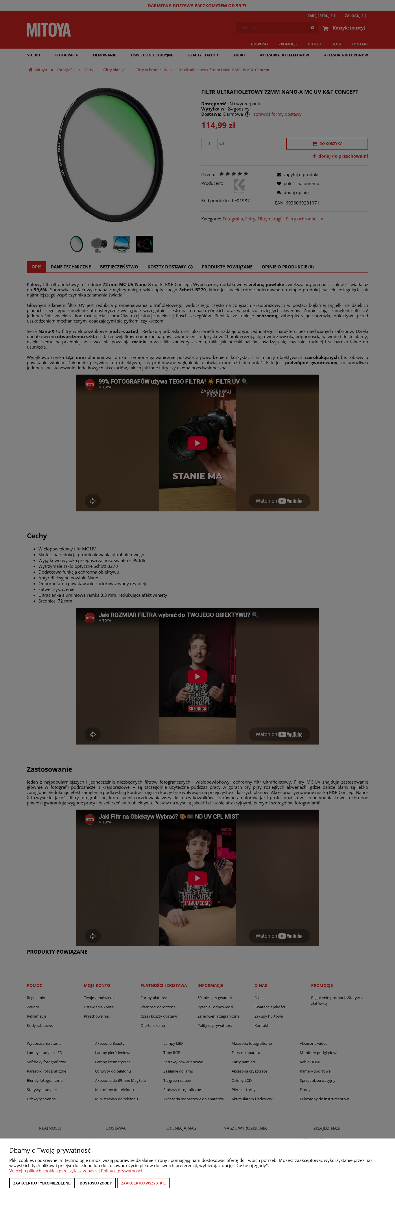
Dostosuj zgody (96, 1183)
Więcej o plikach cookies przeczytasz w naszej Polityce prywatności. (76, 1170)
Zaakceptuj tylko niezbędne (42, 1183)
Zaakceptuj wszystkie (143, 1183)
